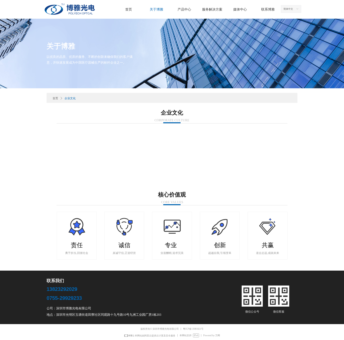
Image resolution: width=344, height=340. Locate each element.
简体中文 (288, 9)
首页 (55, 98)
